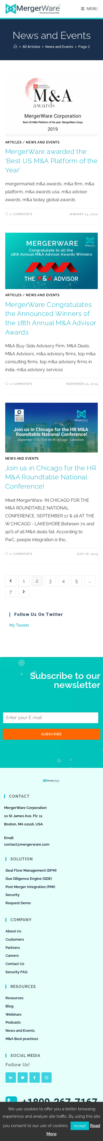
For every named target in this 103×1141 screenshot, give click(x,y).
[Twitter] (23, 1077)
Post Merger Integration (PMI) (30, 887)
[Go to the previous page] (10, 580)
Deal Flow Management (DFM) (31, 870)
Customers (14, 939)
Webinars (13, 1014)
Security (12, 895)
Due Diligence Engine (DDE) (28, 879)
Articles (13, 142)
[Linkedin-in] (10, 1077)
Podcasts (13, 1022)
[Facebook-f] (34, 1077)
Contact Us (14, 964)
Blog (9, 1006)
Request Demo (18, 903)
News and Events (42, 142)
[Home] (15, 46)
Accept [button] (80, 1126)
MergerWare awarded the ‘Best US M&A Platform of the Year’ (51, 161)
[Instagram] (46, 1077)
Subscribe (51, 734)
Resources (14, 998)
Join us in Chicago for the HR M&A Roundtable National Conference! (50, 477)
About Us (13, 931)
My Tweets (19, 625)
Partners (12, 948)
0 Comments (21, 214)
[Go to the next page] (23, 591)
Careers (12, 955)
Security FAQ (16, 972)
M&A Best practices (21, 1039)
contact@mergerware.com (26, 844)
